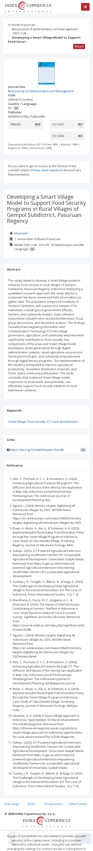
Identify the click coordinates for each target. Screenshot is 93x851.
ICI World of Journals (21, 25)
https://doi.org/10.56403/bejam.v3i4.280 (37, 450)
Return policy (78, 804)
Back (80, 46)
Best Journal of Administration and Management (45, 29)
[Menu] (85, 7)
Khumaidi (21, 233)
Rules (31, 804)
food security (36, 421)
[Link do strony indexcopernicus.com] (46, 821)
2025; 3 (19, 33)
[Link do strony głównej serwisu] (28, 6)
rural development (65, 421)
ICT (49, 421)
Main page (12, 804)
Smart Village (17, 421)
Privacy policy (53, 804)
